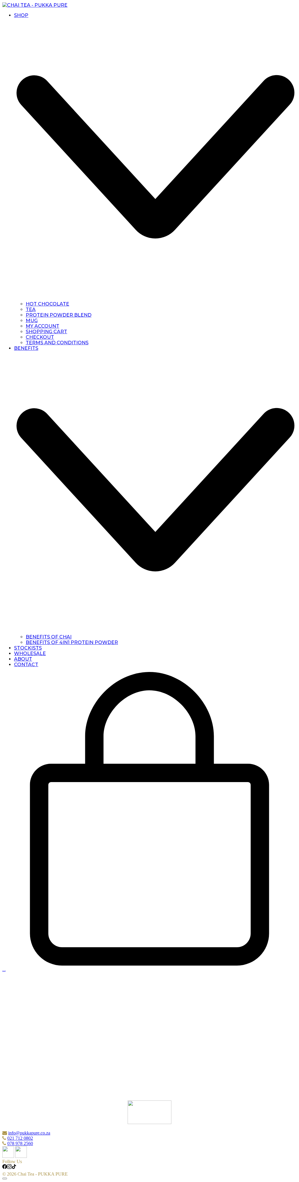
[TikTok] (14, 1167)
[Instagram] (9, 1167)
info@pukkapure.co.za (29, 1132)
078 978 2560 (20, 1143)
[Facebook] (4, 1167)
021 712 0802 (20, 1138)
